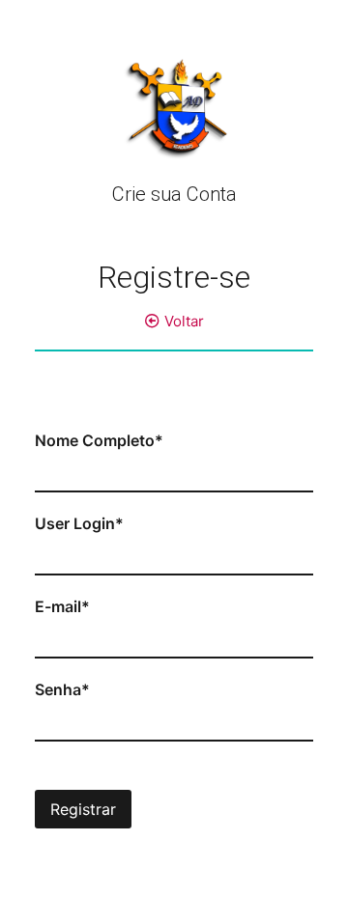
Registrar (83, 809)
